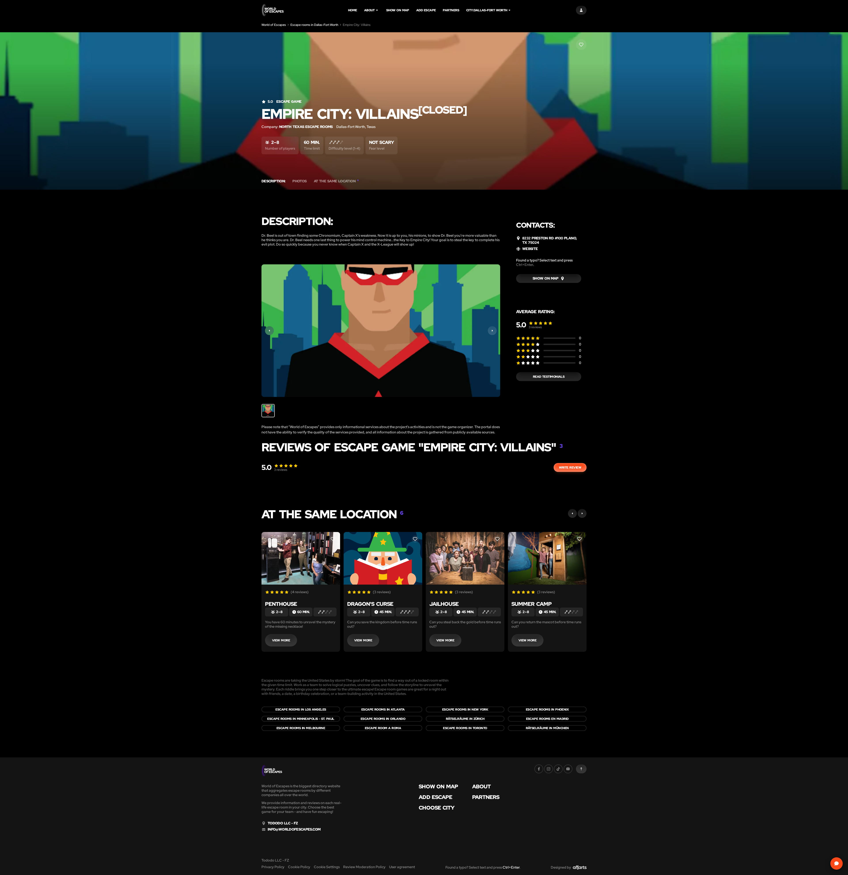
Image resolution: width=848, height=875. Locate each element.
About (369, 10)
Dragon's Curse (370, 603)
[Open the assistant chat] (836, 863)
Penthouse (281, 603)
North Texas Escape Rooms (306, 126)
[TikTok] (558, 768)
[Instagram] (548, 768)
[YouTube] (568, 768)
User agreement (402, 867)
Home (352, 10)
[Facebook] (538, 768)
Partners (451, 10)
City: (486, 10)
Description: (273, 181)
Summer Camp (531, 603)
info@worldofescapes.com (294, 829)
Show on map (397, 10)
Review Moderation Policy (364, 867)
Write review (570, 467)
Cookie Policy (299, 867)
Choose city (436, 807)
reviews (535, 327)
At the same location (336, 181)
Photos (299, 181)
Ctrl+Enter (524, 264)
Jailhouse (444, 603)
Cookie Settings (327, 867)
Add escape (426, 10)
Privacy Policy (272, 867)
